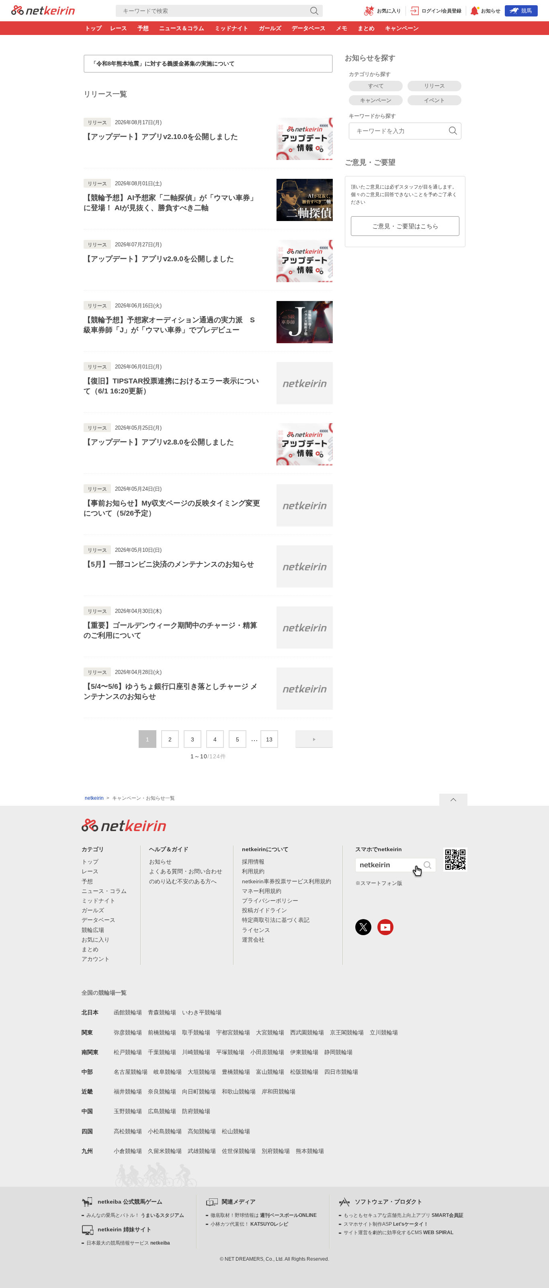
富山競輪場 (270, 1072)
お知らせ (160, 861)
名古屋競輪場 (130, 1072)
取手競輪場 (196, 1032)
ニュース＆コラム (181, 28)
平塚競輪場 (230, 1052)
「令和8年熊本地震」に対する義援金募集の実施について (163, 63)
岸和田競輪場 (278, 1091)
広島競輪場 (162, 1111)
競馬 (526, 11)
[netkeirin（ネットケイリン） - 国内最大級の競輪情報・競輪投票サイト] (43, 12)
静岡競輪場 (338, 1052)
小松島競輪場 (165, 1131)
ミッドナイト (231, 28)
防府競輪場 (196, 1111)
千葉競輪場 (162, 1052)
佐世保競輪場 (239, 1151)
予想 (143, 28)
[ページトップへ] (453, 800)
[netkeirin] (124, 829)
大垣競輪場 (202, 1072)
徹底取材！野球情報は (264, 1215)
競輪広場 (93, 930)
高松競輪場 (128, 1131)
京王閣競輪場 (347, 1032)
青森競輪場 (162, 1012)
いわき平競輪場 (201, 1012)
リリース (434, 86)
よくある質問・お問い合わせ (185, 871)
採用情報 (253, 861)
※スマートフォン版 (378, 883)
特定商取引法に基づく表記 (275, 920)
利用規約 (253, 871)
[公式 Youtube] (385, 927)
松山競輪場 (236, 1131)
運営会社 (253, 939)
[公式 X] (363, 927)
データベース (309, 28)
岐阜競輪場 (168, 1072)
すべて (376, 86)
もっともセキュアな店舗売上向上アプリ (403, 1215)
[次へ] (314, 739)
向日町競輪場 (199, 1091)
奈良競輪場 (162, 1091)
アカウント (96, 959)
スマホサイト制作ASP (386, 1224)
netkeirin (94, 798)
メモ (341, 28)
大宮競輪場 (270, 1032)
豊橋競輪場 (236, 1072)
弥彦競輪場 (128, 1032)
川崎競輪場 (196, 1052)
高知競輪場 (202, 1131)
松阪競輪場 (304, 1072)
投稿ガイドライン (264, 910)
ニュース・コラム (104, 891)
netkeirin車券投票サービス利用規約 (286, 881)
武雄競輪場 (202, 1151)
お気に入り (96, 939)
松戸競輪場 (128, 1052)
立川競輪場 (384, 1032)
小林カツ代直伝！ (249, 1224)
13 (269, 739)
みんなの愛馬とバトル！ (135, 1215)
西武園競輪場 (307, 1032)
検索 (545, 4)
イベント (434, 100)
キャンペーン (402, 28)
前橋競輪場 (162, 1032)
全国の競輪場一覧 (104, 992)
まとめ (366, 28)
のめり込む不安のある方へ (183, 881)
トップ (93, 28)
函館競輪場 (128, 1012)
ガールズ (270, 28)
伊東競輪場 (304, 1052)
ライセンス (256, 930)
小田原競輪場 (267, 1052)
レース (118, 28)
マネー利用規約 (261, 891)
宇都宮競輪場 (233, 1032)
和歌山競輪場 (239, 1091)
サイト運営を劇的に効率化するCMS (398, 1232)
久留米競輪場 (165, 1151)
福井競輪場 (128, 1091)
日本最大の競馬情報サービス (128, 1243)
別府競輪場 (276, 1151)
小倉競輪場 (128, 1151)
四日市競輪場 (341, 1072)
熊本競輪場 (310, 1151)
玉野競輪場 (128, 1111)
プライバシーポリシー (270, 900)
